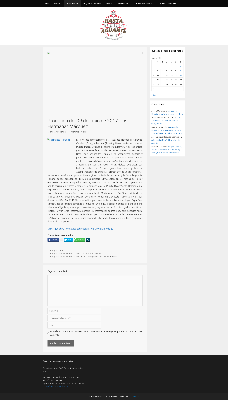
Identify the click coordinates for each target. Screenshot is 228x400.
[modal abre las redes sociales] (88, 239)
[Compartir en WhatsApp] (79, 239)
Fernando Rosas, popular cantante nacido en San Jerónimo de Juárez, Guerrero (166, 130)
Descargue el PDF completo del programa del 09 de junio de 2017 (82, 228)
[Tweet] (68, 239)
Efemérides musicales (145, 3)
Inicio (47, 3)
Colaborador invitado (167, 3)
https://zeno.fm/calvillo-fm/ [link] (55, 386)
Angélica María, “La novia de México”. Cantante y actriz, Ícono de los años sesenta (166, 149)
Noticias (109, 3)
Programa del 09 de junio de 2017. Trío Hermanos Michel (75, 253)
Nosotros (58, 3)
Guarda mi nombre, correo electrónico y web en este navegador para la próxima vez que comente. (96, 333)
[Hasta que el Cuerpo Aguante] (114, 25)
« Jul (153, 95)
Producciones (122, 3)
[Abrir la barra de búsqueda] (181, 3)
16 (181, 75)
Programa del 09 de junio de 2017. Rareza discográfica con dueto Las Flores (83, 256)
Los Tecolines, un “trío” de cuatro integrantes (166, 120)
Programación (72, 3)
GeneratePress (133, 396)
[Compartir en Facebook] (53, 239)
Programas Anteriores (92, 3)
